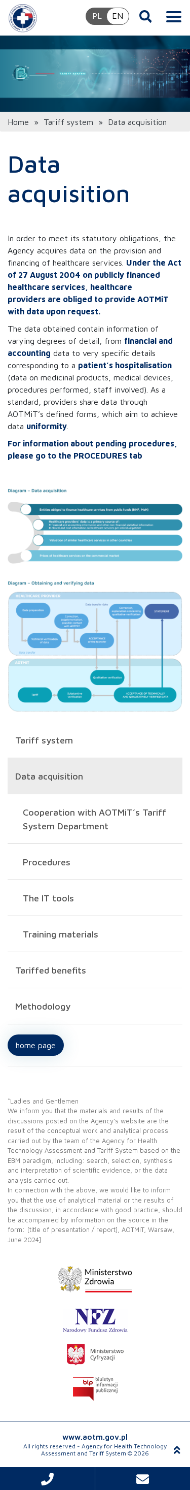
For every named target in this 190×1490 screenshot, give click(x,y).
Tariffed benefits (50, 970)
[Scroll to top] (177, 1450)
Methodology (42, 1006)
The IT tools (48, 898)
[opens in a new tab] (95, 1279)
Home (18, 121)
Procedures (46, 862)
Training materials (60, 934)
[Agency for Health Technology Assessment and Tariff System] (23, 18)
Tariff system (68, 121)
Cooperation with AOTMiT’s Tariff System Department (94, 819)
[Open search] (145, 16)
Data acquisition (49, 776)
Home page (36, 1045)
